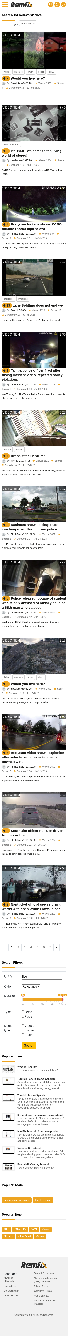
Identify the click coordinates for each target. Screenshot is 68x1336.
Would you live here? (28, 78)
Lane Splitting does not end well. (39, 305)
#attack (7, 449)
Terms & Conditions (44, 1273)
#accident (8, 299)
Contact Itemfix (11, 1290)
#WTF (34, 1229)
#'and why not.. (11, 144)
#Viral (6, 72)
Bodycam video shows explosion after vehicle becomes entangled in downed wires (33, 757)
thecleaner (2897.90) (21, 160)
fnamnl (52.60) (18, 310)
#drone (19, 449)
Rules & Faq (10, 1286)
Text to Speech (43, 1200)
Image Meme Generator (17, 1200)
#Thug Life (20, 1229)
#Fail (6, 1229)
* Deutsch (9, 1281)
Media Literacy (41, 1295)
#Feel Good (24, 1236)
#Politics (8, 1236)
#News (46, 1229)
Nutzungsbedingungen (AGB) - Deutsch (46, 1280)
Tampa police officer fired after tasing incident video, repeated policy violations (32, 375)
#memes (18, 72)
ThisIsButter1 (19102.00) (23, 234)
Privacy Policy (41, 1286)
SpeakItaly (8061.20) (21, 83)
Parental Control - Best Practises (45, 1302)
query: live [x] (28, 23)
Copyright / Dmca (43, 1291)
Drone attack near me (28, 456)
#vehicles (23, 299)
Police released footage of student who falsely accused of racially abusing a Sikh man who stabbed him (34, 603)
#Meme (40, 1236)
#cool (41, 72)
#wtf (30, 72)
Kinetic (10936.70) (20, 461)
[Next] (56, 947)
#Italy (51, 72)
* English (8, 1278)
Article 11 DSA (11, 1295)
